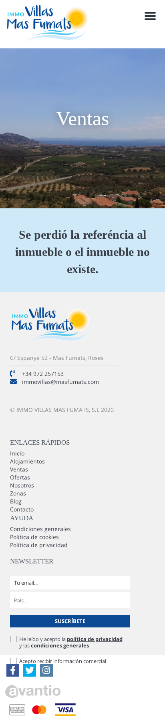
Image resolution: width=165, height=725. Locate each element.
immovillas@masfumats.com (60, 381)
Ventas (19, 469)
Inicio (17, 453)
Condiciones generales (40, 529)
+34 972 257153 (43, 373)
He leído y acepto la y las (71, 642)
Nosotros (22, 485)
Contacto (22, 509)
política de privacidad (95, 639)
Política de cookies (34, 537)
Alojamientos (27, 461)
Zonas (18, 493)
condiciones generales (60, 645)
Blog (16, 501)
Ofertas (20, 477)
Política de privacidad (39, 545)
